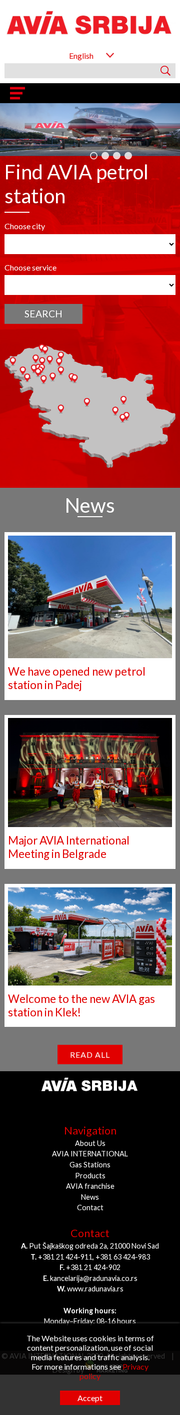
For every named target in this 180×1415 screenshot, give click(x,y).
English (81, 55)
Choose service (30, 261)
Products (90, 1169)
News (90, 1190)
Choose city (24, 219)
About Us (90, 1136)
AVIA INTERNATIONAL (90, 1147)
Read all (90, 1048)
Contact (90, 1201)
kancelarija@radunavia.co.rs (94, 1272)
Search (43, 307)
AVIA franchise (90, 1179)
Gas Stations (90, 1158)
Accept (90, 1398)
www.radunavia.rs (95, 1282)
